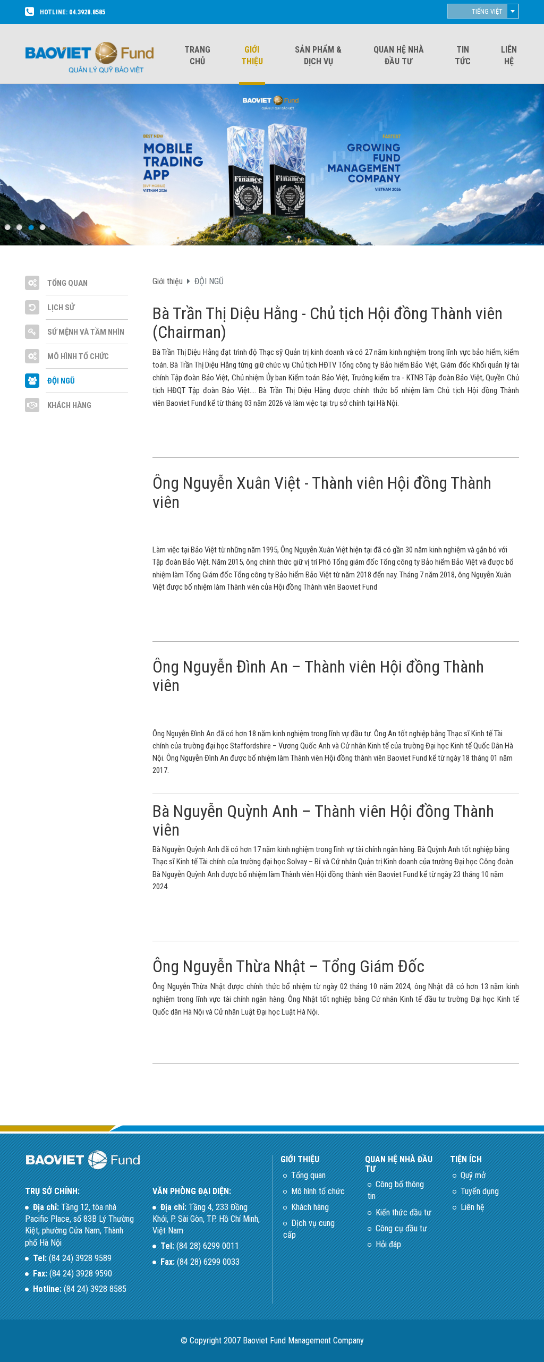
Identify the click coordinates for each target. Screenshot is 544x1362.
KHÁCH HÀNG (68, 405)
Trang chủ (197, 55)
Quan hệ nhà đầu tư (398, 55)
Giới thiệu (252, 55)
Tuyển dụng (480, 1191)
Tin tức (463, 55)
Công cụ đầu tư (401, 1228)
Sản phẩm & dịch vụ (318, 55)
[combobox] (483, 11)
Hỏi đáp (388, 1244)
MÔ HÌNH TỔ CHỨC (77, 356)
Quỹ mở (473, 1175)
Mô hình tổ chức (318, 1191)
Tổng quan (308, 1175)
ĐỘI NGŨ (60, 381)
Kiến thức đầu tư (403, 1212)
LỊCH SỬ (60, 307)
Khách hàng (310, 1207)
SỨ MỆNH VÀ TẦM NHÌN (85, 332)
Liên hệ (509, 55)
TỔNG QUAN (67, 283)
